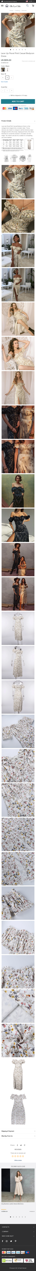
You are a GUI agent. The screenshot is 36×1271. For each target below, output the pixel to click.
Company (5, 1231)
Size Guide (4, 82)
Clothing (17, 10)
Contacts (5, 1227)
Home (11, 10)
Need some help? (7, 1236)
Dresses (24, 10)
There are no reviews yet (28, 61)
